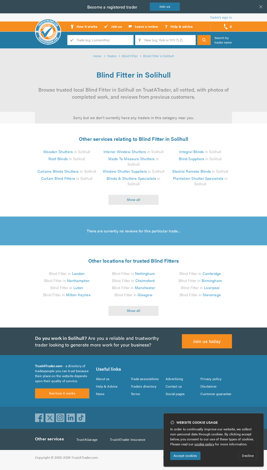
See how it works (62, 393)
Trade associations (145, 378)
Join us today (207, 341)
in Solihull (66, 151)
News (100, 393)
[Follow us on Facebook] (39, 417)
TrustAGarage (86, 439)
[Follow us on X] (49, 417)
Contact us (174, 386)
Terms (135, 393)
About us (103, 378)
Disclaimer (208, 386)
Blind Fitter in (66, 273)
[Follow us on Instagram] (60, 417)
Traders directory (143, 386)
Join (164, 6)
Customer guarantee (215, 393)
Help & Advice (107, 386)
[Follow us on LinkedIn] (70, 417)
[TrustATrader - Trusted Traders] (48, 25)
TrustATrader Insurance (127, 439)
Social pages (175, 393)
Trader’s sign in (221, 17)
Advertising (174, 378)
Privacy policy (211, 378)
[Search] (204, 40)
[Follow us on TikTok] (81, 417)
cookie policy (204, 444)
